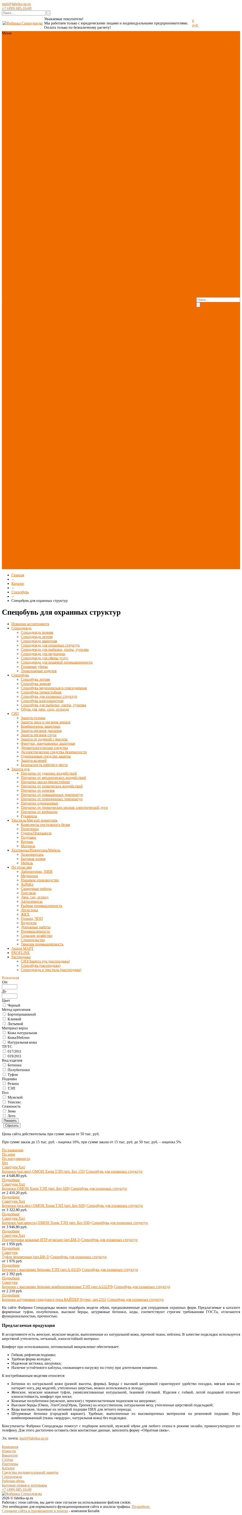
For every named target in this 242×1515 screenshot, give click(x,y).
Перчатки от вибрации (52, 400)
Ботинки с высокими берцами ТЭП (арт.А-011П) (41, 1270)
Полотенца (43, 426)
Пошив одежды (83, 294)
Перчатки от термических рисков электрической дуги (50, 392)
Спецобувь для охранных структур (49, 206)
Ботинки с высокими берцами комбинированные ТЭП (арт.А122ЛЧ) (57, 1287)
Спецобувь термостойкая (45, 197)
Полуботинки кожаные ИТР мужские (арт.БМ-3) (41, 1240)
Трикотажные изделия (52, 165)
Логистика (42, 494)
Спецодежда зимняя (50, 101)
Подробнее (11, 1180)
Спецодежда (44, 50)
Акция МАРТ (22, 948)
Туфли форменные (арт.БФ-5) (25, 1257)
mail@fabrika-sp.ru (16, 4)
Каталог (17, 583)
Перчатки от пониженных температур (51, 374)
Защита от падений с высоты (44, 739)
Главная (17, 575)
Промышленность (48, 511)
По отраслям (57, 72)
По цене (8, 1154)
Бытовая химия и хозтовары (24, 1485)
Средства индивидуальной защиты (30, 1472)
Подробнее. (141, 1507)
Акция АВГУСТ (47, 76)
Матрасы (54, 434)
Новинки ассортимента (45, 44)
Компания (10, 1447)
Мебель (51, 452)
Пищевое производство (50, 466)
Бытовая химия (33, 859)
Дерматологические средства (44, 748)
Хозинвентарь (45, 447)
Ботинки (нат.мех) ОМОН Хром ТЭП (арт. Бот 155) (43, 1171)
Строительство (46, 520)
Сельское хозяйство (49, 516)
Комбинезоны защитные (45, 257)
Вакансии (10, 1455)
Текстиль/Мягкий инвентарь (51, 61)
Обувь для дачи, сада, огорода (49, 232)
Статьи (7, 1460)
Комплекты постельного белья (49, 419)
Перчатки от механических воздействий (52, 336)
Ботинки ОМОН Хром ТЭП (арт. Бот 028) (36, 1188)
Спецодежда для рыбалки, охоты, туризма (47, 127)
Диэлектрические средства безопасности (52, 300)
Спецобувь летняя (48, 174)
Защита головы (46, 242)
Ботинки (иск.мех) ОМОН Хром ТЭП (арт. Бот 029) (44, 1206)
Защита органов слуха (52, 268)
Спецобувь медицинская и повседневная (46, 187)
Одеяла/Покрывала (49, 428)
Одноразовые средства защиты (46, 756)
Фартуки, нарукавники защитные (48, 280)
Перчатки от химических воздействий (44, 353)
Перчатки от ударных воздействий (51, 330)
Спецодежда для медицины (51, 133)
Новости (9, 1451)
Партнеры (10, 1464)
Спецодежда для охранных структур (49, 116)
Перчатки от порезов (38, 790)
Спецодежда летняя (50, 106)
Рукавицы (42, 405)
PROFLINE (43, 80)
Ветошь (40, 434)
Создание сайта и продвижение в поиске (35, 1511)
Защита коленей (46, 313)
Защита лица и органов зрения (46, 249)
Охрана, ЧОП (45, 499)
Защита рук (43, 59)
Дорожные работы (36, 927)
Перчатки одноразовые (51, 381)
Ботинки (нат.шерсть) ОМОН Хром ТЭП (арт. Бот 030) (46, 1223)
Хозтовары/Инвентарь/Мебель (35, 850)
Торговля (41, 477)
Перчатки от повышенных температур (51, 366)
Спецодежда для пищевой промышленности (48, 152)
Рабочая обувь (13, 1481)
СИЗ (56, 54)
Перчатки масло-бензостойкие (52, 343)
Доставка (78, 306)
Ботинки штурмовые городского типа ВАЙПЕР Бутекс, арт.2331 (54, 1299)
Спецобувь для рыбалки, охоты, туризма (47, 225)
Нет (5, 1163)
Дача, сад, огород (34, 897)
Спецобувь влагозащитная (46, 214)
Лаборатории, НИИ (50, 460)
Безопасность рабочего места (51, 317)
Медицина (42, 464)
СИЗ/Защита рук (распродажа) (47, 548)
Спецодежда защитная (52, 110)
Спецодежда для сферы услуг (47, 142)
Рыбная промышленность (48, 488)
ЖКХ (56, 494)
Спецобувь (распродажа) (44, 556)
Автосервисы (57, 481)
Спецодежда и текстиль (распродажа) (52, 565)
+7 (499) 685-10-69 (16, 8)
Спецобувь (43, 54)
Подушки (61, 430)
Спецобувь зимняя (49, 178)
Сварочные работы (49, 473)
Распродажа (43, 84)
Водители (42, 503)
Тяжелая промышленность (48, 526)
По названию (12, 1150)
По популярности (16, 1159)
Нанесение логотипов (80, 300)
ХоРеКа (63, 469)
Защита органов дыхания (48, 261)
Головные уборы (47, 161)
